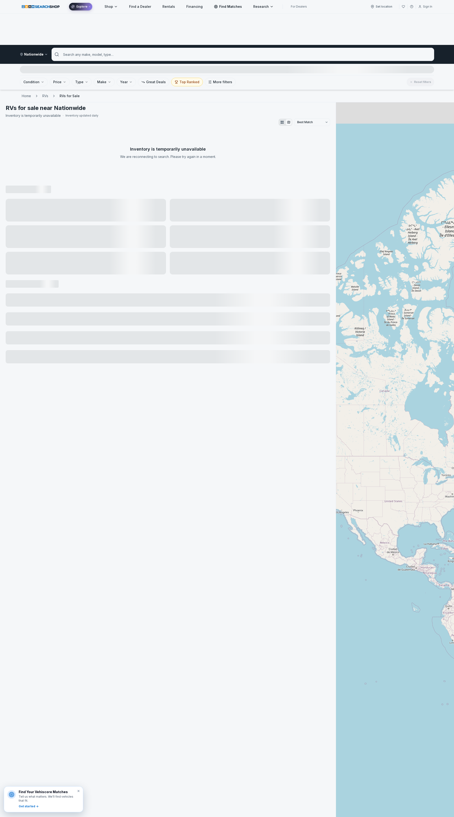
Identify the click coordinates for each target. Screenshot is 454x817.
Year (124, 82)
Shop (109, 6)
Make (101, 82)
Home (26, 96)
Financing (194, 6)
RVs (45, 96)
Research (261, 6)
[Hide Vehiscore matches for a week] (78, 791)
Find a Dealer (140, 6)
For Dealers (299, 6)
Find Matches (230, 6)
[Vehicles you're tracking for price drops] (403, 6)
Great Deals (156, 82)
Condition (31, 82)
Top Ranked (189, 82)
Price (57, 82)
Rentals (168, 6)
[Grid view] (282, 122)
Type (79, 82)
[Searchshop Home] (41, 6)
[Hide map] (289, 122)
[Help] (411, 6)
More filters (222, 82)
